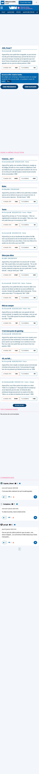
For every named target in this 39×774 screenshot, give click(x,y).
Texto (4, 210)
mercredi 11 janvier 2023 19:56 (10, 508)
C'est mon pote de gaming (12, 331)
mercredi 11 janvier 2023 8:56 (10, 488)
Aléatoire (10, 12)
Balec (4, 186)
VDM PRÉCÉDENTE (9, 87)
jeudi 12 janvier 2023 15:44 (9, 529)
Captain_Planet (8, 483)
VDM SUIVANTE (30, 87)
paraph (5, 525)
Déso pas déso (8, 255)
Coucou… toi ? (7, 159)
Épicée (18, 12)
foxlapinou (7, 504)
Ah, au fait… (7, 359)
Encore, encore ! (19, 405)
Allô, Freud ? (7, 48)
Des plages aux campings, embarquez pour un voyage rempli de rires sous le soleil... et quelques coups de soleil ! (19, 78)
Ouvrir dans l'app (25, 2)
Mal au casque (8, 306)
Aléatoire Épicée (28, 12)
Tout (3, 12)
